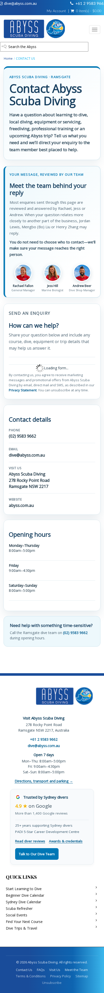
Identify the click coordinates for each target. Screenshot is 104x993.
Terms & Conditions (31, 976)
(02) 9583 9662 (22, 436)
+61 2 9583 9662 (44, 739)
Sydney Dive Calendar (23, 901)
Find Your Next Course (24, 921)
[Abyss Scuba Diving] (34, 30)
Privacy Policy (60, 976)
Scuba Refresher (19, 908)
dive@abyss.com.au (20, 4)
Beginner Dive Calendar (25, 895)
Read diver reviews (30, 841)
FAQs (41, 969)
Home (8, 58)
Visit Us (54, 969)
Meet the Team (76, 969)
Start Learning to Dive (24, 888)
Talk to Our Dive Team (37, 854)
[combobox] (44, 47)
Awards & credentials (66, 841)
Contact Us (24, 969)
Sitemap (81, 976)
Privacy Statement (23, 390)
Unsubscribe (52, 982)
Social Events (16, 915)
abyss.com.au (21, 505)
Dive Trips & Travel (21, 928)
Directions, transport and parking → (44, 781)
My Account (56, 11)
